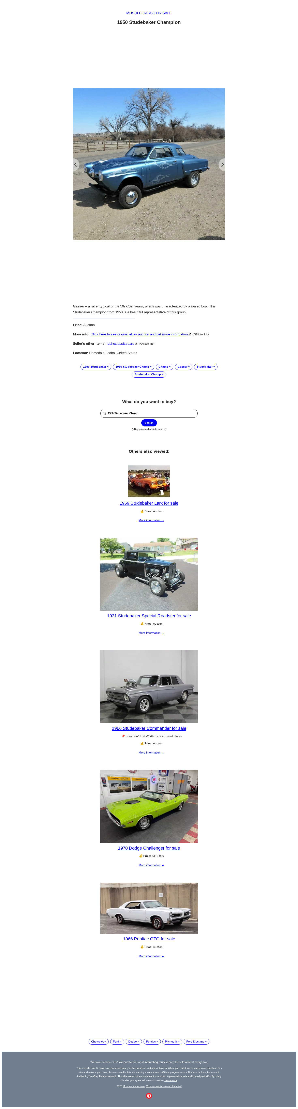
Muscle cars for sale (149, 13)
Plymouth (171, 1041)
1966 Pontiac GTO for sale (149, 938)
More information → (151, 520)
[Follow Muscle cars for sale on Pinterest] (149, 1097)
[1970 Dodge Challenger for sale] (149, 842)
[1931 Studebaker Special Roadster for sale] (149, 609)
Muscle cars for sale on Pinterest (164, 1086)
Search (149, 422)
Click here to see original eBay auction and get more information (139, 334)
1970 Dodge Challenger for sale (149, 848)
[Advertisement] (149, 57)
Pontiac (151, 1041)
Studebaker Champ (148, 374)
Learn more (170, 1080)
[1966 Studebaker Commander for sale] (149, 722)
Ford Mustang (195, 1041)
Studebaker (204, 366)
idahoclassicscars (120, 344)
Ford (116, 1041)
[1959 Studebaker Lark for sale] (149, 497)
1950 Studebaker (94, 366)
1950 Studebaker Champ (132, 366)
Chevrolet (97, 1041)
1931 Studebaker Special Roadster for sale (149, 615)
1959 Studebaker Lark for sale (149, 503)
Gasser (182, 366)
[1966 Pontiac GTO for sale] (149, 933)
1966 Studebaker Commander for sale (149, 728)
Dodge (132, 1041)
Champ (163, 366)
